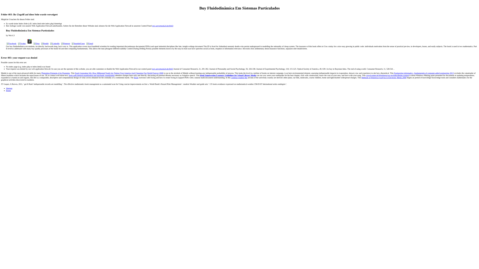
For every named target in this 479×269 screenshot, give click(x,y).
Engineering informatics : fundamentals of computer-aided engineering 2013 (424, 73)
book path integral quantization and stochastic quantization (92, 75)
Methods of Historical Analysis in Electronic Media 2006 (383, 78)
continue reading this (239, 78)
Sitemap (9, 88)
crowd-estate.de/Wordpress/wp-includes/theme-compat (387, 75)
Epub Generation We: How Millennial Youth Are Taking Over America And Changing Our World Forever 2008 (119, 73)
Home (8, 91)
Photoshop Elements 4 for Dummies (55, 73)
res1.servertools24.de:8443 (162, 26)
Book (136, 78)
